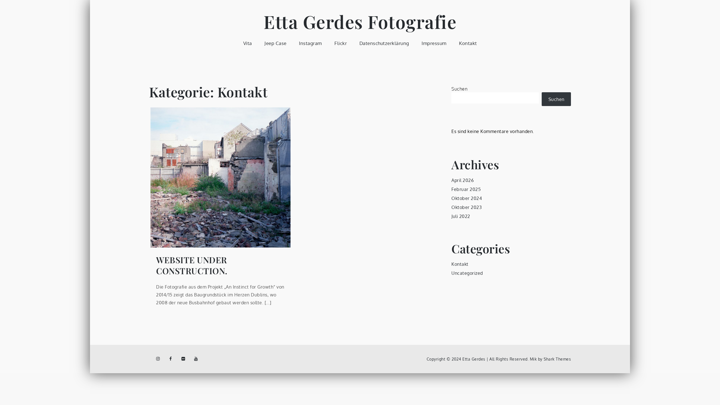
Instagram (310, 43)
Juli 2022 (460, 216)
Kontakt (468, 43)
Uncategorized (467, 273)
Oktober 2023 (466, 207)
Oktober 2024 (466, 198)
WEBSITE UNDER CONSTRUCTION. (192, 265)
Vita (247, 43)
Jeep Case (275, 43)
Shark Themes (557, 359)
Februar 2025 (466, 189)
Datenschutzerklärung (384, 43)
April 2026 (462, 180)
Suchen (459, 89)
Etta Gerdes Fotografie (360, 21)
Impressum (434, 43)
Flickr (340, 43)
